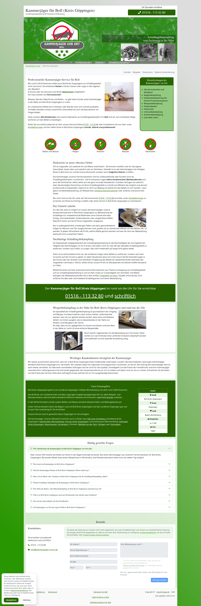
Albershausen (51, 424)
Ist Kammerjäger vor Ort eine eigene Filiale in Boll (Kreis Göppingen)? (59, 507)
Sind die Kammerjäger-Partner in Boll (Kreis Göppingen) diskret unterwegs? (61, 470)
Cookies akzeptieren (148, 532)
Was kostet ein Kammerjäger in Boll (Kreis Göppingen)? (54, 464)
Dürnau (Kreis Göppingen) (76, 421)
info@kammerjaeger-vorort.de (44, 549)
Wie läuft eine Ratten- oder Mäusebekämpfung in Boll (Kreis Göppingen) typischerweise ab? (67, 488)
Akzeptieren (11, 600)
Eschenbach (63, 424)
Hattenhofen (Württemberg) (51, 421)
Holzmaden (115, 424)
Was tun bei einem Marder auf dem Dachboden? (51, 501)
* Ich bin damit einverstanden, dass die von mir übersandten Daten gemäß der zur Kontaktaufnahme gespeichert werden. (142, 564)
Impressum (148, 72)
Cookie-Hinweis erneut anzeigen (96, 535)
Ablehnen (27, 600)
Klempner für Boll (100, 592)
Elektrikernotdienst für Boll (100, 602)
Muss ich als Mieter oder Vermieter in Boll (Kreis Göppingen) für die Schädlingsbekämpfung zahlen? (70, 476)
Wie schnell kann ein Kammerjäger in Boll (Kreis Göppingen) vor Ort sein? (62, 448)
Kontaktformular (35, 127)
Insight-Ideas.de (162, 592)
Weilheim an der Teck (87, 424)
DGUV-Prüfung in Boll (100, 597)
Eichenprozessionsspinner (106, 190)
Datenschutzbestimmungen (134, 565)
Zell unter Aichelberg (96, 419)
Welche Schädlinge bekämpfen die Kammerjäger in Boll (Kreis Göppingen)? (61, 482)
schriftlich (125, 296)
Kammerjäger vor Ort (33, 66)
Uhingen (101, 424)
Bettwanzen (68, 92)
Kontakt (127, 72)
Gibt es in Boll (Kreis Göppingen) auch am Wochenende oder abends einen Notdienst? (65, 495)
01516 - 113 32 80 (153, 12)
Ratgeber (137, 72)
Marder (110, 397)
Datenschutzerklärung (164, 72)
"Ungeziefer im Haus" (108, 275)
